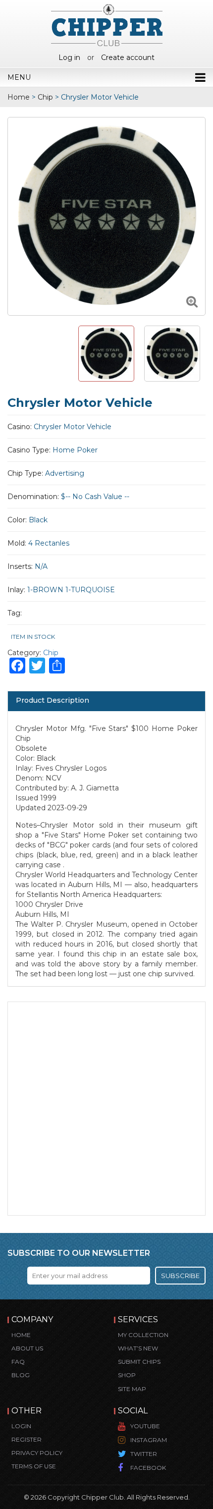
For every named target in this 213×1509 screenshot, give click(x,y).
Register (26, 1439)
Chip (45, 97)
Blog (20, 1375)
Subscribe (180, 1276)
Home (18, 97)
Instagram (148, 1440)
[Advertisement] (106, 1108)
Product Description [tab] (52, 700)
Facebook (148, 1467)
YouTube (145, 1426)
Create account (128, 57)
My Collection (143, 1335)
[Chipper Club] (106, 24)
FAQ (18, 1361)
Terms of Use (33, 1466)
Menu (19, 77)
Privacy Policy (36, 1452)
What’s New (138, 1348)
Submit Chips (139, 1361)
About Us (27, 1348)
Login (21, 1426)
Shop (127, 1375)
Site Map (132, 1389)
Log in (69, 57)
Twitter (143, 1453)
